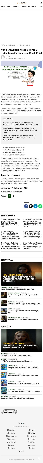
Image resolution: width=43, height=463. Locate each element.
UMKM (10, 309)
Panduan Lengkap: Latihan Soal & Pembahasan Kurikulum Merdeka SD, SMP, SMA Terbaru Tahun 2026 (20, 124)
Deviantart (12, 442)
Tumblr (33, 433)
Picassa (12, 448)
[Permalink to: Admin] (3, 57)
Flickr (32, 448)
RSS (22, 451)
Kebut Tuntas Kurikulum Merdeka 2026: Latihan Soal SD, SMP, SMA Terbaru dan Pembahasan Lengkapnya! (10, 246)
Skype (12, 445)
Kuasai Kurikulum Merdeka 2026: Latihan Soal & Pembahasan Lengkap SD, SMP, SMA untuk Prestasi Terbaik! (20, 130)
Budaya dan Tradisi (14, 317)
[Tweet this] (31, 206)
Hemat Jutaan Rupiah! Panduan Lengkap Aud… (18, 289)
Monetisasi (4, 354)
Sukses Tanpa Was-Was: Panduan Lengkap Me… (23, 311)
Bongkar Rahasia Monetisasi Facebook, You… (17, 398)
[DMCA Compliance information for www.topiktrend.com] (9, 411)
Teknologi (11, 302)
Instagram (12, 439)
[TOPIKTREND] (21, 3)
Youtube (32, 445)
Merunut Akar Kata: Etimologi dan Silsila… (23, 319)
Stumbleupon (12, 436)
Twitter (33, 430)
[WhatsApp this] (40, 206)
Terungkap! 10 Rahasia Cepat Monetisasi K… (17, 355)
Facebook (12, 430)
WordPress (32, 436)
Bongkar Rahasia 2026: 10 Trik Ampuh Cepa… (25, 391)
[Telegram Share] (35, 206)
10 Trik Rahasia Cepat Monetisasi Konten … (16, 361)
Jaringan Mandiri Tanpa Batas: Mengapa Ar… (24, 304)
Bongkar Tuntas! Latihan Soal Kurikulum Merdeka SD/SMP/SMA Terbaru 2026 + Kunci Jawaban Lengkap (32, 234)
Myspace (32, 442)
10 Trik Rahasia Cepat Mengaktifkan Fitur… (23, 375)
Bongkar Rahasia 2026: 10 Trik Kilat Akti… (23, 368)
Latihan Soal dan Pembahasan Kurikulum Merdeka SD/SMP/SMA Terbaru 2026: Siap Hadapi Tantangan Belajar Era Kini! (19, 138)
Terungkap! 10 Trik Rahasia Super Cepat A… (24, 383)
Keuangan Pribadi (6, 287)
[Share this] (26, 206)
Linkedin (32, 439)
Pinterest (12, 433)
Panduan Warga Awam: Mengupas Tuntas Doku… (23, 296)
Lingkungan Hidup (14, 293)
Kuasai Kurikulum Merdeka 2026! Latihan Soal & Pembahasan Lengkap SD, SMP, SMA (32, 246)
